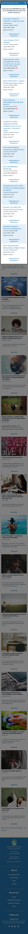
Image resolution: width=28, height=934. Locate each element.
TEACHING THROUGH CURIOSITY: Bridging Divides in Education (13, 21)
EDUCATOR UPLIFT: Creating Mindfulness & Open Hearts (13, 82)
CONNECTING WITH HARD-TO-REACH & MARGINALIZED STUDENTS (13, 188)
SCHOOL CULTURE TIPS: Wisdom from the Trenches (13, 208)
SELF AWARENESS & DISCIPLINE (10, 168)
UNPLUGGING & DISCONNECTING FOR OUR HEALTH (13, 102)
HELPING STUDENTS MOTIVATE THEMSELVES (12, 227)
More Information (14, 34)
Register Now (14, 36)
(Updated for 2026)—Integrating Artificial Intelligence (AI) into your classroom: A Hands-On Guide (12, 126)
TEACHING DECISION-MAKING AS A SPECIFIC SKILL (13, 148)
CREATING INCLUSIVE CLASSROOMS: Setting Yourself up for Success (11, 61)
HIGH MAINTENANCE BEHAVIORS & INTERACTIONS (14, 247)
